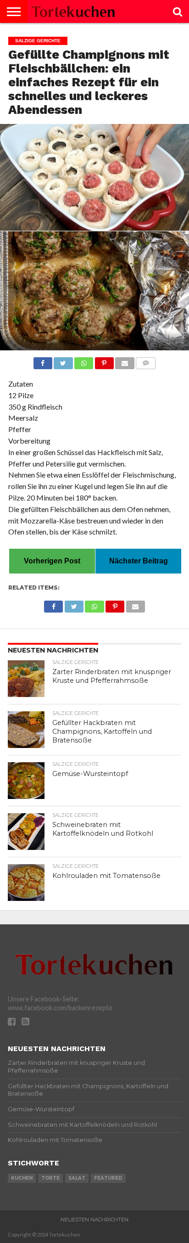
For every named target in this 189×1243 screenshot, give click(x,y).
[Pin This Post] (104, 360)
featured (108, 1178)
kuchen (22, 1178)
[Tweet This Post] (63, 360)
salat (76, 1178)
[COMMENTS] (146, 360)
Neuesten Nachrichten (94, 1219)
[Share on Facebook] (42, 360)
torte (50, 1178)
